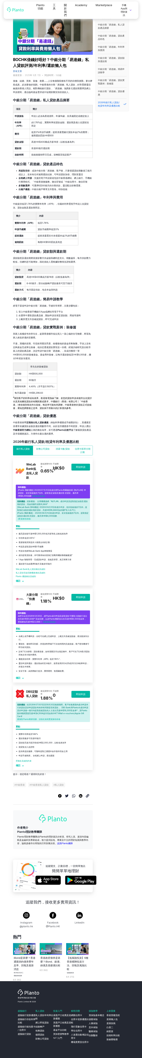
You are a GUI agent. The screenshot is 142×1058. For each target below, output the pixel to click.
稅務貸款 (40, 1030)
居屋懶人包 (112, 1019)
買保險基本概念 (96, 1015)
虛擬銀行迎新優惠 (27, 1015)
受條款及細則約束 (23, 761)
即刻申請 (80, 467)
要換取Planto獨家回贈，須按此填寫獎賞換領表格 (38, 719)
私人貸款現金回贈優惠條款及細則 (30, 573)
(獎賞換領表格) (38, 496)
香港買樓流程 (113, 1015)
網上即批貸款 (42, 1022)
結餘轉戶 (40, 1026)
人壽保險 (93, 1023)
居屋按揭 (110, 1023)
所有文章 (17, 71)
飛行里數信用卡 (79, 1026)
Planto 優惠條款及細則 (26, 576)
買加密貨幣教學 (61, 1034)
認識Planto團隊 (65, 843)
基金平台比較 (60, 1030)
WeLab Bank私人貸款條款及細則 (30, 569)
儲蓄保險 (93, 1019)
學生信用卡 (76, 1030)
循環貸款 (40, 1034)
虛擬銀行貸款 (24, 1034)
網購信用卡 (76, 1015)
